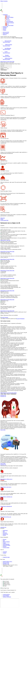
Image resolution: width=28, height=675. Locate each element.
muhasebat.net (9, 506)
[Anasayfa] (6, 12)
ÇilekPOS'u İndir (6, 557)
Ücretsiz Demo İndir (10, 61)
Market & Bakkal (6, 541)
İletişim (4, 535)
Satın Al (4, 28)
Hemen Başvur (6, 33)
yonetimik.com (9, 496)
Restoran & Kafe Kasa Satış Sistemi (7, 41)
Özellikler (5, 27)
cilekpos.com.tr (9, 479)
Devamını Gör (3, 395)
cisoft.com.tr (8, 487)
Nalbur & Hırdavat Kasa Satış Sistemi (7, 59)
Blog (4, 531)
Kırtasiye (4, 546)
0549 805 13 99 (6, 563)
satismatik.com (3, 527)
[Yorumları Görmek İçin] (4, 317)
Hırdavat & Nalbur (6, 545)
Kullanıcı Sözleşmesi (7, 596)
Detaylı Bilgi (2, 429)
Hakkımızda (5, 530)
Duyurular (5, 532)
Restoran (4, 539)
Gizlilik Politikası (6, 594)
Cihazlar (4, 30)
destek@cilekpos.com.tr (7, 561)
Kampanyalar (5, 26)
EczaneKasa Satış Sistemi (6, 52)
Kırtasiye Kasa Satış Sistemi (6, 56)
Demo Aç (5, 34)
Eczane (4, 542)
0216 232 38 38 (6, 562)
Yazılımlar (5, 551)
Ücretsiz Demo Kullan (12, 392)
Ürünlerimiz (5, 14)
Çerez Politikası (6, 595)
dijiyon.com (8, 516)
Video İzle (8, 240)
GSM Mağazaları (6, 544)
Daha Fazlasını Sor (4, 392)
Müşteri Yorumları (4, 1)
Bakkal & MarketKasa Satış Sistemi (7, 45)
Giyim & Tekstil (6, 547)
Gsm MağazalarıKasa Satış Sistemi (7, 49)
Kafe (4, 540)
